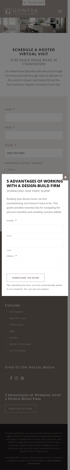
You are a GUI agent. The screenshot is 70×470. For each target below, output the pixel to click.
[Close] (65, 177)
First (9, 235)
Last (9, 250)
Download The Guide (25, 277)
